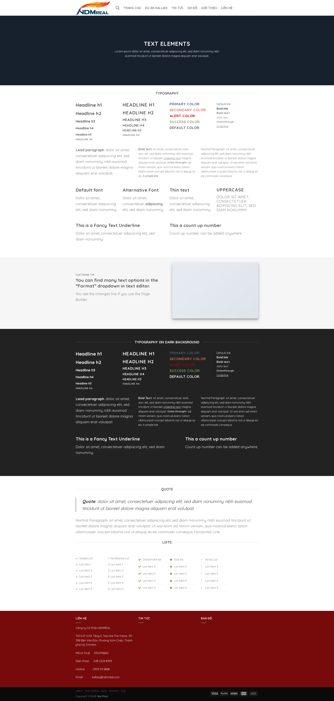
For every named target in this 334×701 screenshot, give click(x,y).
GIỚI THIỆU (209, 8)
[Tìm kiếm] (117, 8)
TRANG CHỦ (132, 8)
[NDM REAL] (93, 7)
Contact (114, 691)
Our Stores (92, 691)
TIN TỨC (177, 8)
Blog (104, 691)
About (79, 691)
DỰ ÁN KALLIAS (156, 8)
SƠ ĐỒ (192, 8)
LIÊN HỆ (226, 8)
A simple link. (151, 176)
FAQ (123, 691)
